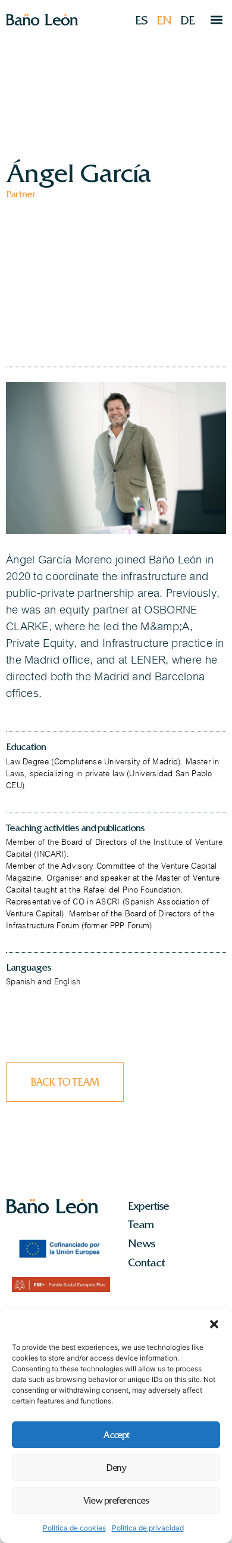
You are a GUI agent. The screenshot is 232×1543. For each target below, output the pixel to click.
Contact (146, 1262)
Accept (116, 1435)
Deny (116, 1468)
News (141, 1243)
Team (140, 1224)
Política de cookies (74, 1527)
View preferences (115, 1500)
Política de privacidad (148, 1527)
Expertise (148, 1206)
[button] (214, 1324)
